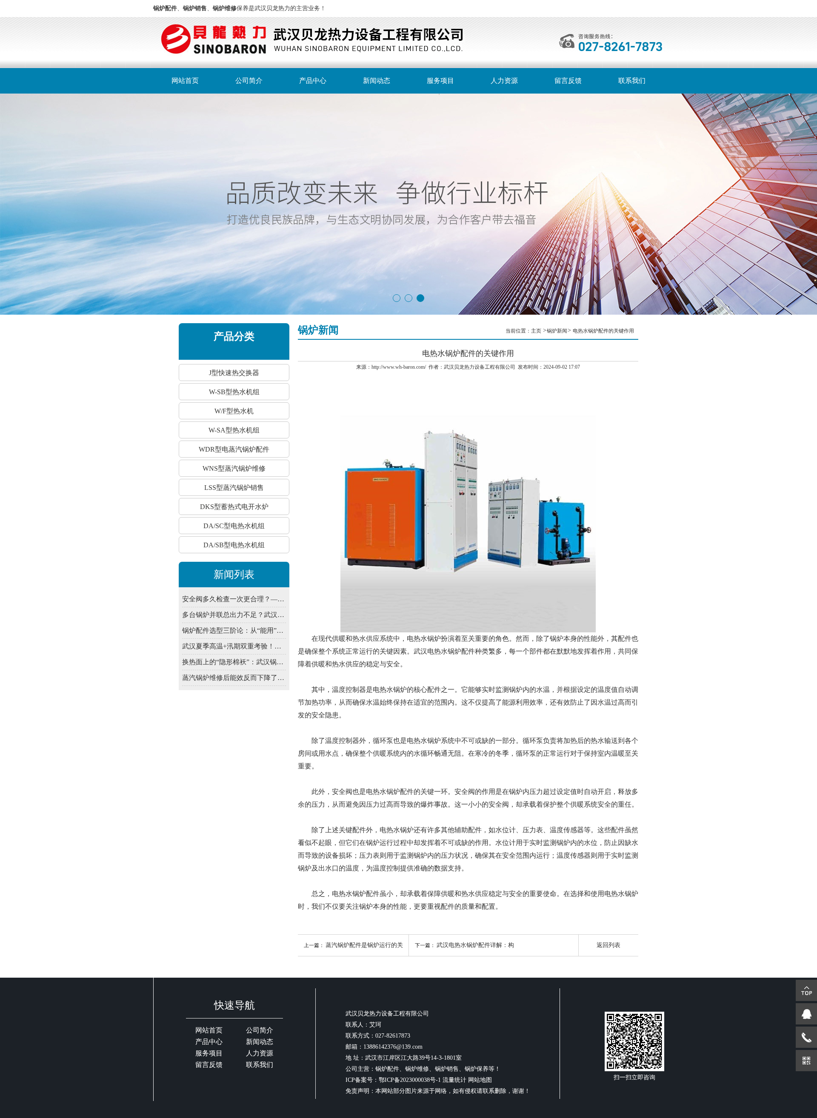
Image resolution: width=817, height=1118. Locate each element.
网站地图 (480, 1080)
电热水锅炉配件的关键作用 (603, 331)
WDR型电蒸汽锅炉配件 (234, 449)
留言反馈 (568, 80)
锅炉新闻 (557, 331)
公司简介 (249, 80)
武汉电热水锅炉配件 (444, 651)
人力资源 (504, 80)
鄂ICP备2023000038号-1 (410, 1080)
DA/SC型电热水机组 (234, 525)
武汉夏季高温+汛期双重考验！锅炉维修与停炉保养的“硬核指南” (234, 646)
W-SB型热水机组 (234, 391)
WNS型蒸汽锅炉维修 (234, 468)
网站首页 (185, 80)
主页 (537, 331)
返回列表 (608, 945)
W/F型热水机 (234, 411)
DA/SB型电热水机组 (234, 545)
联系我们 (632, 80)
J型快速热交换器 (234, 372)
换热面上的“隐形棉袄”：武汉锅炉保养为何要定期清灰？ (234, 662)
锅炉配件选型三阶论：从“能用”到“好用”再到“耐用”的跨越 (234, 630)
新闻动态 (376, 80)
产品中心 (312, 80)
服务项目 (440, 80)
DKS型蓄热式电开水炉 (234, 506)
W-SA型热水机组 (234, 430)
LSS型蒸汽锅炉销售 (234, 487)
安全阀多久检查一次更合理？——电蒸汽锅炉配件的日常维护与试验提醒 (234, 599)
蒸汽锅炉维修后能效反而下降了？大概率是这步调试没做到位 (234, 677)
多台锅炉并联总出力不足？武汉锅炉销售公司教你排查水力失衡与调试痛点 (234, 614)
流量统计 (454, 1080)
